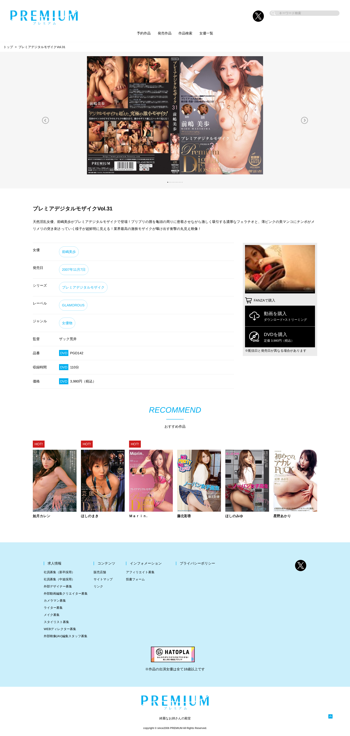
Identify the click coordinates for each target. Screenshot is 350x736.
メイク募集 (52, 615)
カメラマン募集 (55, 600)
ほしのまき (90, 516)
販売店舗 (100, 572)
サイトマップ (103, 579)
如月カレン (41, 516)
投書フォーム (135, 579)
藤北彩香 (184, 516)
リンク (98, 586)
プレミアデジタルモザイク (83, 287)
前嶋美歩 (69, 252)
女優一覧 (206, 33)
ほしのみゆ (234, 516)
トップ (8, 47)
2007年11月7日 (74, 269)
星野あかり (282, 516)
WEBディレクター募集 (60, 629)
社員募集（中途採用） (59, 579)
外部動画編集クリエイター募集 (66, 593)
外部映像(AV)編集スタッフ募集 (65, 636)
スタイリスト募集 (56, 622)
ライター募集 (53, 607)
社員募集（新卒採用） (59, 572)
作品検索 (185, 33)
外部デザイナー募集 (58, 586)
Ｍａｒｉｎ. (138, 516)
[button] (45, 120)
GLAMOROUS (73, 305)
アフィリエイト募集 (140, 572)
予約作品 (144, 33)
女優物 (67, 323)
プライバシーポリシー (197, 563)
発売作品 (165, 33)
